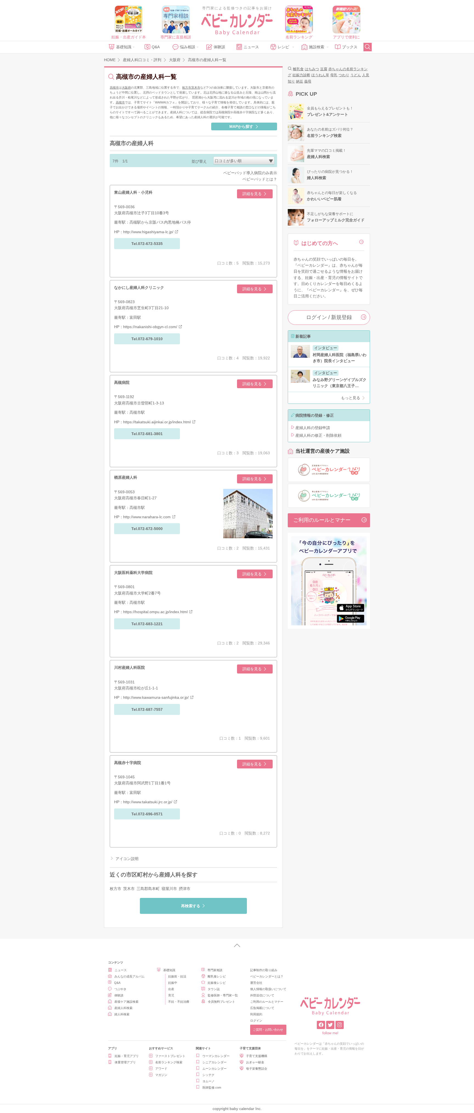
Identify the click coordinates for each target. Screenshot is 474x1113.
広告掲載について (262, 1008)
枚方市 (186, 87)
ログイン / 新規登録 (329, 317)
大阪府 (126, 87)
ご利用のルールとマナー (322, 520)
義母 (307, 81)
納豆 (299, 81)
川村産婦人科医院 (129, 667)
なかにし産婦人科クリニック (139, 287)
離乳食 (298, 69)
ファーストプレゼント (170, 1056)
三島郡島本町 (148, 888)
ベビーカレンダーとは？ (266, 976)
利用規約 (256, 1014)
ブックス (349, 47)
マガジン (161, 1075)
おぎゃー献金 (255, 1062)
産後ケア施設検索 (126, 1001)
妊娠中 (172, 982)
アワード (161, 1068)
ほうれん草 (320, 75)
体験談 (219, 47)
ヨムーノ (208, 1081)
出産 (171, 989)
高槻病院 (121, 382)
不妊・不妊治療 (178, 1001)
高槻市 (114, 87)
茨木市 (195, 87)
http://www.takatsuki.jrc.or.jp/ (147, 802)
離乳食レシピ (217, 976)
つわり (343, 75)
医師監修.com (211, 1087)
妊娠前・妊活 (177, 976)
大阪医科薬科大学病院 (133, 572)
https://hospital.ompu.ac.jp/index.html (155, 612)
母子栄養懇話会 (256, 1068)
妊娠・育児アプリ (127, 1056)
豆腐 (323, 69)
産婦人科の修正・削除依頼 (318, 435)
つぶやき (120, 989)
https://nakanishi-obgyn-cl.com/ (150, 327)
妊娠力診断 (301, 75)
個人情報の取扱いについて (268, 989)
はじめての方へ (319, 243)
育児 (171, 995)
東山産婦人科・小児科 (133, 192)
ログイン (256, 1020)
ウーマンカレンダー (216, 1056)
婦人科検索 (121, 1014)
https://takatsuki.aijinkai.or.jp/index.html (157, 422)
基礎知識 (123, 47)
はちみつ (312, 69)
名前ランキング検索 (168, 1062)
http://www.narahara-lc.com (147, 517)
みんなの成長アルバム (129, 976)
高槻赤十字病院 (127, 762)
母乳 (333, 75)
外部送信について (262, 995)
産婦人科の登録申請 (312, 428)
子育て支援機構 (256, 1056)
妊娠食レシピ (217, 982)
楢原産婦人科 (125, 477)
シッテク (208, 1075)
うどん (355, 75)
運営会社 (256, 982)
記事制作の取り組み (263, 970)
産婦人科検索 (123, 1008)
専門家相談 (214, 970)
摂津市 (184, 888)
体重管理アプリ (125, 1062)
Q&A (156, 47)
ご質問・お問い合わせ (268, 1029)
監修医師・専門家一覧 (223, 995)
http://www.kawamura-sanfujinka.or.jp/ (156, 697)
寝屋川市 (169, 888)
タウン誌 (214, 989)
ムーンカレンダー (214, 1068)
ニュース (251, 47)
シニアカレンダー (214, 1062)
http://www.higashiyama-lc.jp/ (148, 232)
